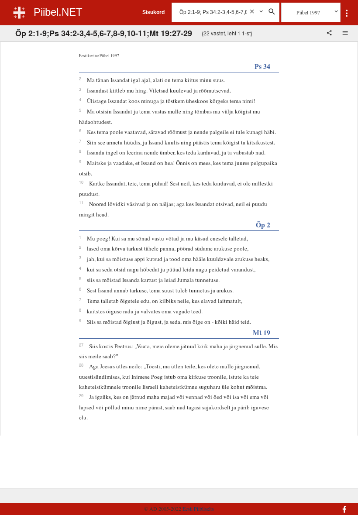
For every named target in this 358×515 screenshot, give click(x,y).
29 (81, 395)
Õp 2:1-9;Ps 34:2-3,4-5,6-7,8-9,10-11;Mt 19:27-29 (103, 33)
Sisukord (153, 12)
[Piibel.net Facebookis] (322, 505)
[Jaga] (330, 33)
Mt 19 (261, 332)
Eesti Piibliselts (198, 508)
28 (81, 365)
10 (81, 182)
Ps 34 (262, 66)
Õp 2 (263, 225)
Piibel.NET (58, 12)
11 (81, 202)
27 (81, 345)
